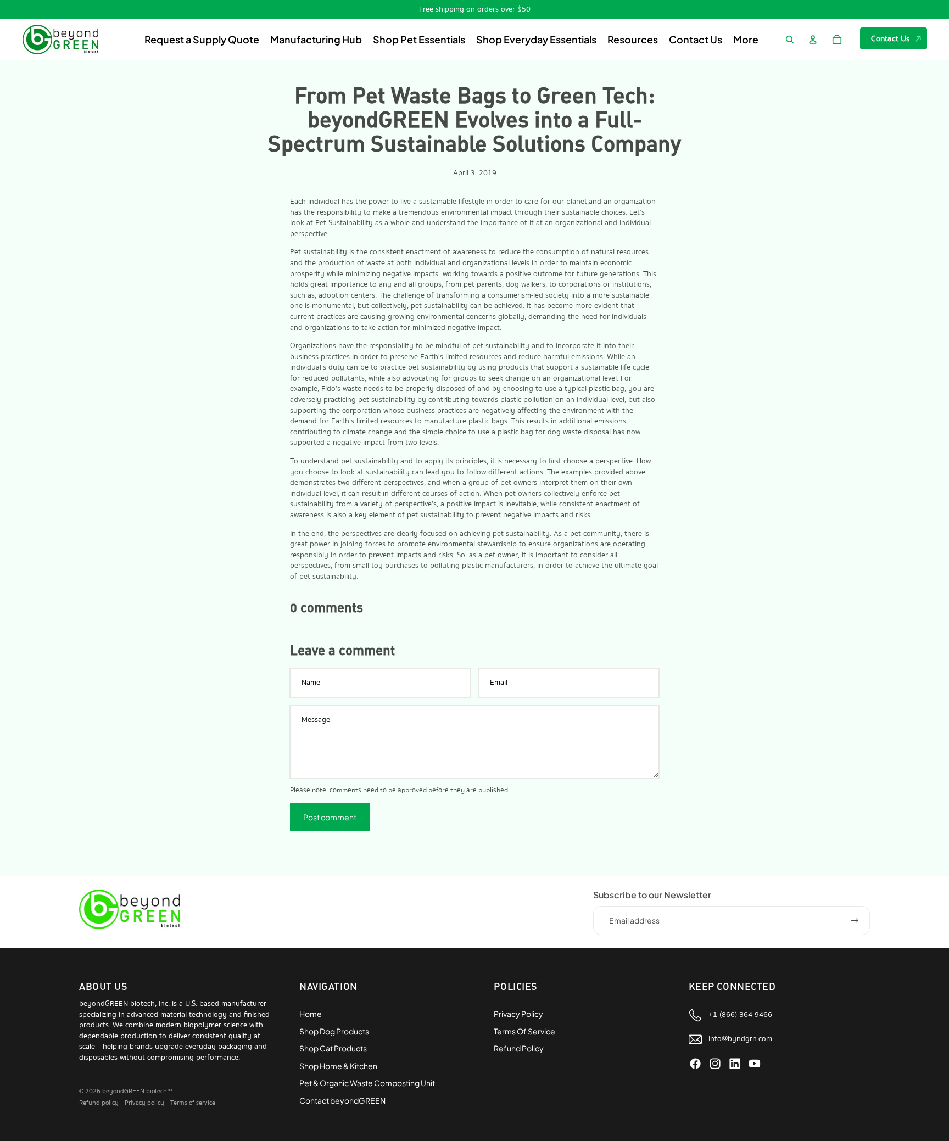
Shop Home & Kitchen (338, 1066)
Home (310, 1014)
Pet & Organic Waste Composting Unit (367, 1083)
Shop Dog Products (334, 1031)
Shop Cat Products (333, 1048)
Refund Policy (519, 1048)
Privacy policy (144, 1103)
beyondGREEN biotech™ (137, 1091)
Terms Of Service (524, 1031)
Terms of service (192, 1103)
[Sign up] (855, 921)
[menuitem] (746, 39)
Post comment (329, 817)
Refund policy (99, 1103)
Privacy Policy (518, 1014)
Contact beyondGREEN (342, 1100)
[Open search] (790, 39)
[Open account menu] (813, 39)
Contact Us (890, 38)
